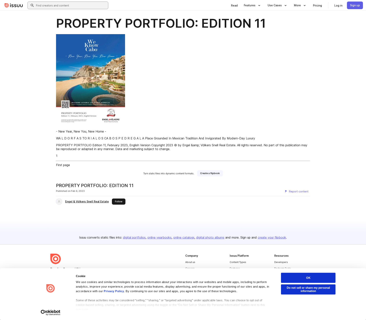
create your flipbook (272, 237)
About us (190, 262)
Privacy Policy (114, 291)
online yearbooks (159, 237)
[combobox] (71, 5)
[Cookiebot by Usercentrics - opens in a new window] (50, 312)
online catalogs (183, 237)
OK (308, 277)
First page (63, 165)
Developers (281, 262)
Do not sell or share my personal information (308, 289)
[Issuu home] (13, 5)
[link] (234, 5)
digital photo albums (210, 237)
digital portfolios (134, 237)
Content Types (238, 262)
